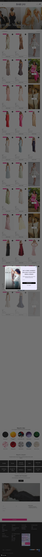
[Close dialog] (36, 267)
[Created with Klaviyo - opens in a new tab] (21, 290)
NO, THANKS (29, 285)
